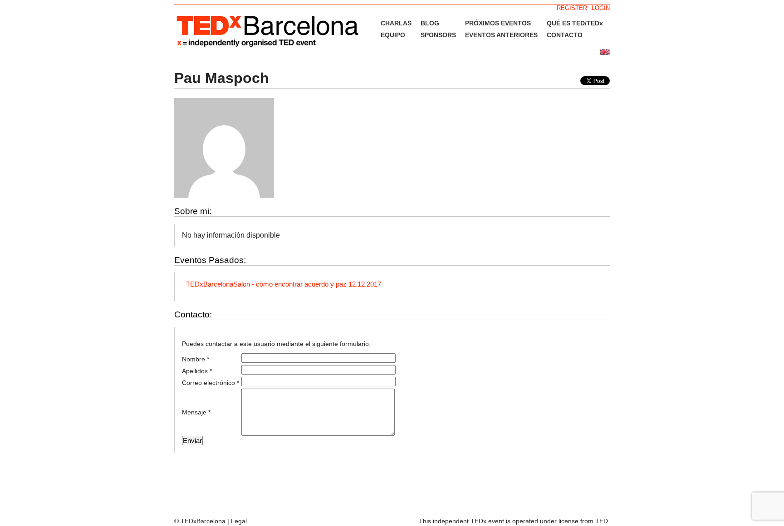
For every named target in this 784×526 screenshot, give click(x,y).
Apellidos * (197, 371)
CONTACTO (565, 35)
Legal (239, 521)
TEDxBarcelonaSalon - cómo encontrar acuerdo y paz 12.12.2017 (283, 284)
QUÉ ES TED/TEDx (575, 23)
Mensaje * (196, 412)
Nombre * (195, 359)
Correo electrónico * (210, 382)
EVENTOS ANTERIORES (501, 35)
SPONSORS (438, 35)
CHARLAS (396, 23)
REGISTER (572, 8)
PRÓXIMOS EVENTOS (498, 23)
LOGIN (601, 8)
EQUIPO (393, 35)
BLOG (430, 23)
